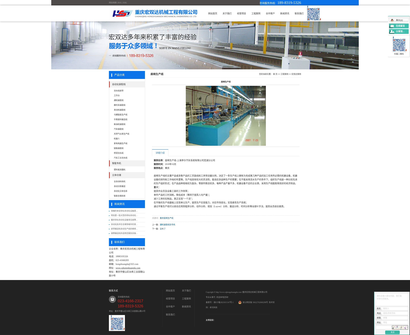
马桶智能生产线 (120, 115)
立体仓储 (116, 175)
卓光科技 (213, 307)
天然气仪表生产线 (121, 134)
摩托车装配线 (119, 105)
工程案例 (255, 13)
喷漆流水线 (118, 153)
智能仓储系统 (119, 196)
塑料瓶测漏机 (119, 170)
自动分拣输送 (119, 186)
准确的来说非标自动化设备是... (124, 211)
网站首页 (212, 13)
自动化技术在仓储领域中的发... (124, 224)
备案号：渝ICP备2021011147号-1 (220, 302)
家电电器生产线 (120, 143)
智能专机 (116, 163)
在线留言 (400, 26)
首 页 (275, 74)
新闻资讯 (284, 13)
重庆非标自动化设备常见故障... (124, 220)
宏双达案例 (296, 74)
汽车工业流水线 (120, 158)
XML (125, 3)
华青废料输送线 (120, 119)
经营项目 (241, 13)
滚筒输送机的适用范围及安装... (124, 233)
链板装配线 (118, 148)
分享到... (400, 31)
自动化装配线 (119, 84)
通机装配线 (118, 100)
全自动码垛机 (119, 181)
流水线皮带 (118, 91)
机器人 (117, 139)
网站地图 (113, 3)
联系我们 (299, 13)
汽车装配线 (118, 129)
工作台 (117, 95)
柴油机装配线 (119, 124)
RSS (119, 3)
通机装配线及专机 (167, 225)
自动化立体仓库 (120, 191)
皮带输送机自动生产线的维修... (124, 229)
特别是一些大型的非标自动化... (124, 215)
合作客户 (270, 13)
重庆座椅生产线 (166, 218)
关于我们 (227, 13)
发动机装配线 (119, 110)
